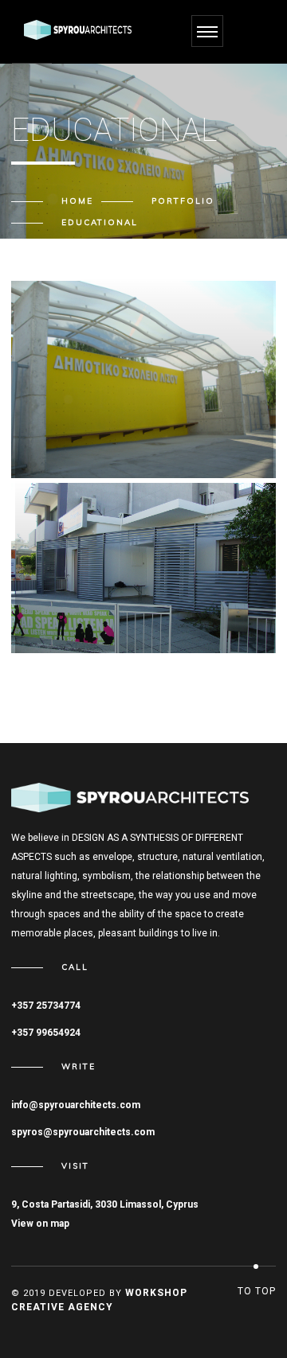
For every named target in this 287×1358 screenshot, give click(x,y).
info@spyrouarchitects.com (75, 1105)
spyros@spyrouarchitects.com (83, 1132)
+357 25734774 (46, 1005)
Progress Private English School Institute (140, 604)
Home (77, 201)
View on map (40, 1223)
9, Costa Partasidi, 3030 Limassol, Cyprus (105, 1204)
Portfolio (182, 201)
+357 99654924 (46, 1032)
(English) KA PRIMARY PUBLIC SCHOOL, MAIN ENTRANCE (122, 429)
